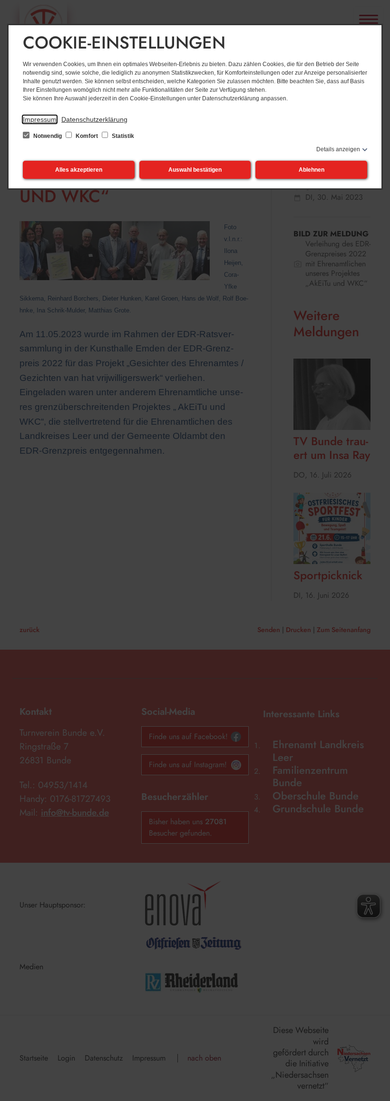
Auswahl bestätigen (195, 169)
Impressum (40, 119)
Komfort (86, 136)
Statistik (122, 136)
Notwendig (47, 136)
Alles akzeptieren (78, 169)
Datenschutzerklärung (94, 119)
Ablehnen (311, 169)
